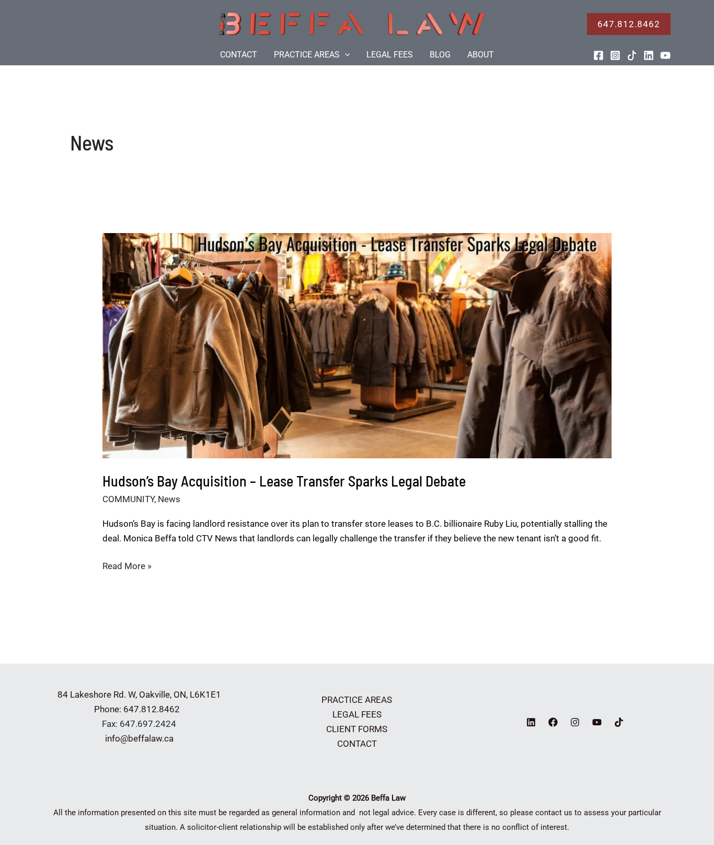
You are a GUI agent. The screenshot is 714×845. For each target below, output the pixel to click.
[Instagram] (615, 55)
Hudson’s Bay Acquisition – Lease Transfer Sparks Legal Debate (284, 481)
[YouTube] (665, 55)
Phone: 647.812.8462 (139, 709)
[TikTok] (632, 55)
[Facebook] (598, 55)
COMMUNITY (128, 499)
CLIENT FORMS (356, 729)
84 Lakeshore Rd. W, (97, 694)
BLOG (440, 55)
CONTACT (238, 55)
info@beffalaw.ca (139, 738)
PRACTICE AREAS (307, 55)
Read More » (127, 566)
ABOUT (480, 55)
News (169, 499)
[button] (629, 24)
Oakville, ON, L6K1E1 (180, 694)
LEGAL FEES (389, 55)
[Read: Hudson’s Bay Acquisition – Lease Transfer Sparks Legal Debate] (356, 345)
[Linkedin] (648, 55)
